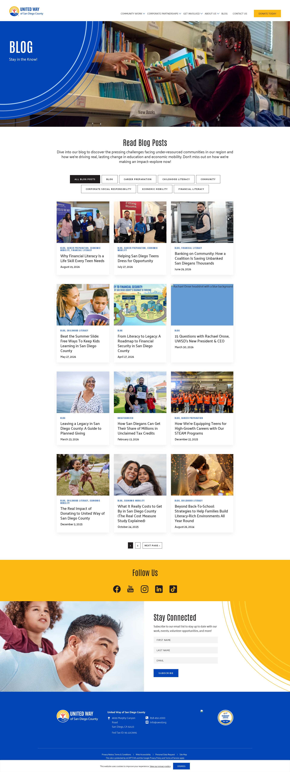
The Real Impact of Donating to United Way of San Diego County (82, 513)
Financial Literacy (191, 189)
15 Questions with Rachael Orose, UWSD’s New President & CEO (202, 338)
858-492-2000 (157, 718)
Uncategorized (126, 418)
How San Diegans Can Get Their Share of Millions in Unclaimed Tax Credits (139, 428)
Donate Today (267, 13)
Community (208, 179)
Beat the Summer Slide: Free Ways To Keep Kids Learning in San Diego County (80, 343)
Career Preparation (138, 179)
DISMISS (181, 766)
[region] (145, 766)
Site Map (183, 754)
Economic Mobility (155, 189)
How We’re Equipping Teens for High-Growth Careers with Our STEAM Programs (200, 428)
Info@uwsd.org (158, 722)
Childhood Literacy (176, 179)
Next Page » (152, 546)
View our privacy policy (160, 766)
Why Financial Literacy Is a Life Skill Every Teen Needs (82, 258)
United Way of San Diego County (26, 11)
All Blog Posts (85, 179)
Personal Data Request (165, 754)
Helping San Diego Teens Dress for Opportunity (138, 258)
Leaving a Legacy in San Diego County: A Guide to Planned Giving (80, 428)
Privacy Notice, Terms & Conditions (116, 754)
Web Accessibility (143, 754)
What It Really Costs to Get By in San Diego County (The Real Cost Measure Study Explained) (140, 513)
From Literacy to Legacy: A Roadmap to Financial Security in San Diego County (139, 343)
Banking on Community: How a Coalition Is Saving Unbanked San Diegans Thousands (200, 258)
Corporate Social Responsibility (108, 189)
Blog (109, 179)
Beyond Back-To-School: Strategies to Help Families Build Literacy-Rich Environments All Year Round (201, 513)
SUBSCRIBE (166, 673)
